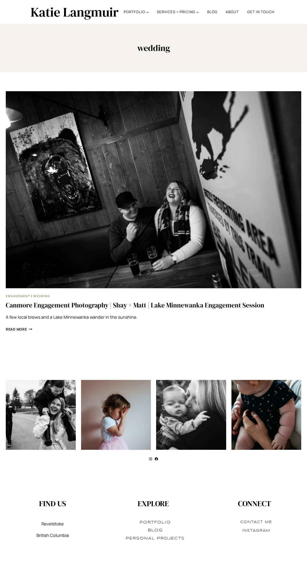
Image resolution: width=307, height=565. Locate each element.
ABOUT (232, 11)
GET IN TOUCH (260, 11)
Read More (19, 329)
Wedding (41, 296)
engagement (18, 296)
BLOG (212, 11)
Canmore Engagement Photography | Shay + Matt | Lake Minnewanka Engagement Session (135, 305)
